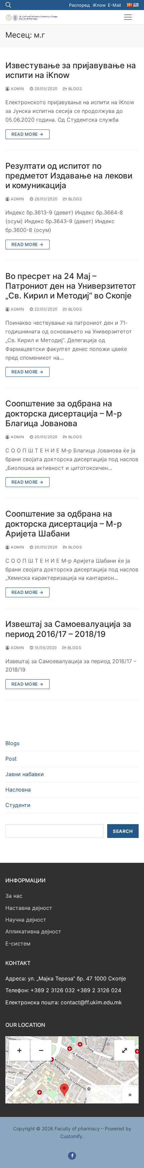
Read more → (27, 134)
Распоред (79, 5)
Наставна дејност (28, 907)
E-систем (17, 943)
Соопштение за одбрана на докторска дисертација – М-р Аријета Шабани (63, 523)
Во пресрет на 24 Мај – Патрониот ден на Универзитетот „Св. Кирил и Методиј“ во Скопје (70, 285)
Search (123, 831)
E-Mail (114, 5)
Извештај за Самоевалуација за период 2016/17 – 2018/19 (68, 629)
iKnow (99, 5)
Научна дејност (25, 919)
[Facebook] (72, 1156)
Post (11, 758)
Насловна (18, 789)
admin (17, 88)
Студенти (17, 805)
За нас (13, 895)
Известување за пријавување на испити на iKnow (70, 70)
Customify (71, 1136)
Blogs (74, 88)
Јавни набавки (24, 774)
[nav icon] (128, 17)
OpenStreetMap (107, 1088)
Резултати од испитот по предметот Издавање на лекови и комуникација (68, 175)
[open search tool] (8, 5)
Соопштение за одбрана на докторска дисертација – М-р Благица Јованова (63, 413)
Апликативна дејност (33, 931)
